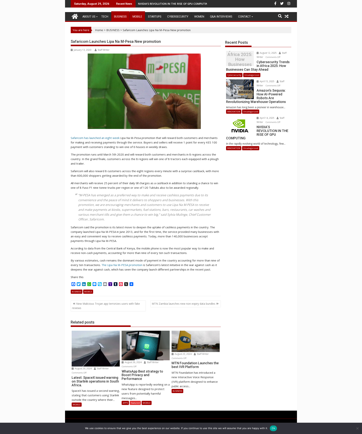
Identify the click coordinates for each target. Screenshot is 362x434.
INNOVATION (233, 111)
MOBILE (137, 16)
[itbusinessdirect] (74, 15)
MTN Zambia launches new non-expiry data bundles (183, 303)
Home (99, 30)
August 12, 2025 (268, 52)
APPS (125, 402)
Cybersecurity (177, 16)
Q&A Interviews (221, 16)
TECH (104, 16)
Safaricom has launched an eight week (95, 138)
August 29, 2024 (83, 368)
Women (199, 16)
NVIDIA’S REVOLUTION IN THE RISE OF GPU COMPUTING (174, 3)
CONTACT (244, 16)
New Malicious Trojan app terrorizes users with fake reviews (106, 306)
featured (135, 402)
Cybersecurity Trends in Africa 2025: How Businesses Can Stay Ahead (240, 59)
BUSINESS (120, 16)
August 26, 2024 (133, 362)
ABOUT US (88, 16)
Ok (273, 428)
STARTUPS (154, 16)
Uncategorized (251, 75)
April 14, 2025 (267, 118)
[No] (357, 428)
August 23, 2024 (183, 354)
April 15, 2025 (267, 81)
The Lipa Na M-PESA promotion (121, 265)
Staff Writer (104, 49)
